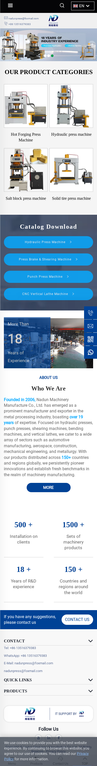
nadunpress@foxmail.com (24, 18)
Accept (82, 757)
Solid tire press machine (71, 198)
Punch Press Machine (45, 276)
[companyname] (71, 20)
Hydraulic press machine (71, 134)
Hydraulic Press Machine (45, 242)
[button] (45, 55)
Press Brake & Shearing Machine (45, 259)
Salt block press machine (26, 198)
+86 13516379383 (20, 24)
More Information (49, 757)
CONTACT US (77, 619)
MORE (48, 487)
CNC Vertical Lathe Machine (45, 294)
